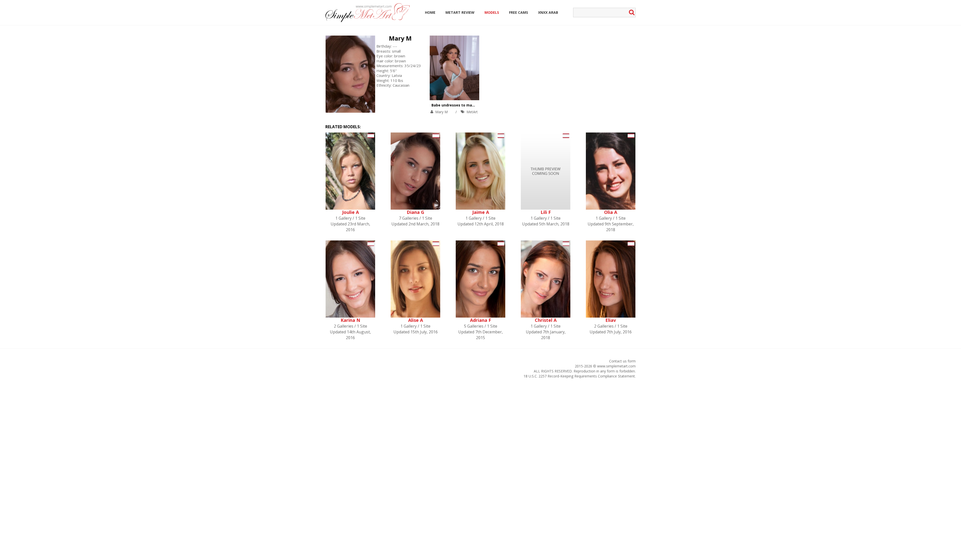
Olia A (610, 212)
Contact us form (622, 361)
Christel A (546, 320)
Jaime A (480, 212)
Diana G (415, 212)
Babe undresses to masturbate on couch (468, 105)
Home (430, 12)
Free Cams (518, 12)
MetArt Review (459, 12)
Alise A (415, 320)
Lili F (546, 212)
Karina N (350, 320)
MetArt (472, 111)
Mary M (400, 38)
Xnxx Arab (548, 12)
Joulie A (350, 212)
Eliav (610, 320)
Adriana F (480, 320)
